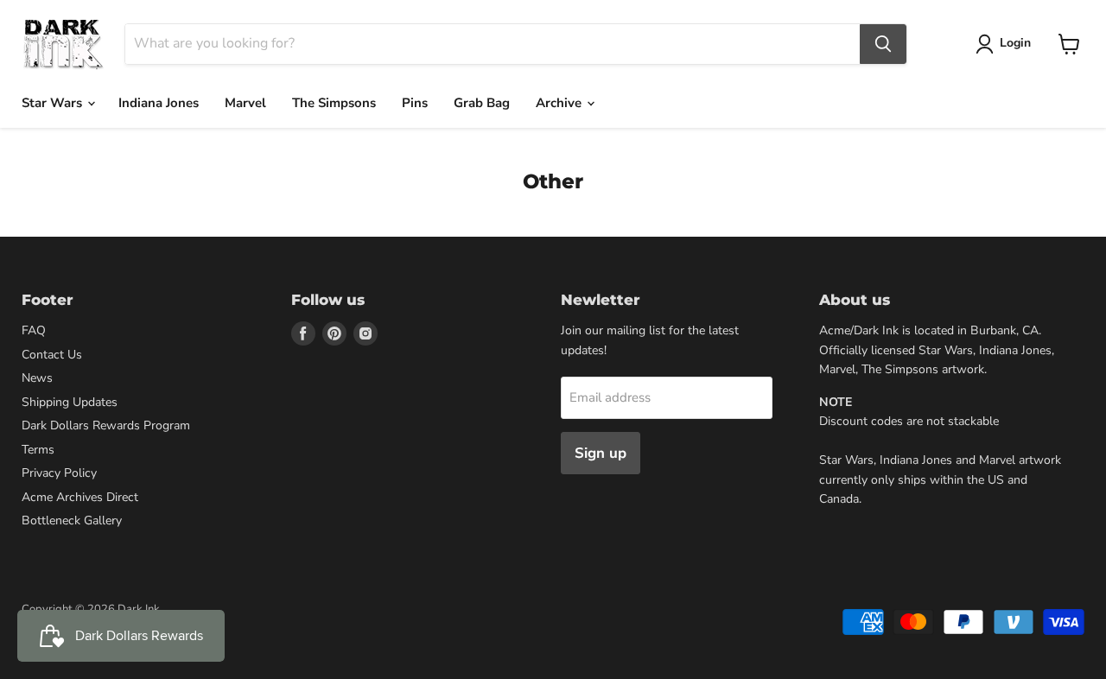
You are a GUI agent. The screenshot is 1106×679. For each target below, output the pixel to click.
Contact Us (52, 354)
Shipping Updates (70, 402)
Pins (415, 102)
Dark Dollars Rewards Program (106, 425)
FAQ (34, 330)
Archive (560, 102)
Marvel (245, 102)
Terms (38, 449)
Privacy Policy (59, 473)
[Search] (883, 44)
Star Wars (54, 102)
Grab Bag (482, 102)
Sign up (600, 453)
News (37, 378)
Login (1015, 43)
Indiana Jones (158, 102)
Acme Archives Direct (80, 497)
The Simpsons (334, 102)
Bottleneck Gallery (72, 520)
